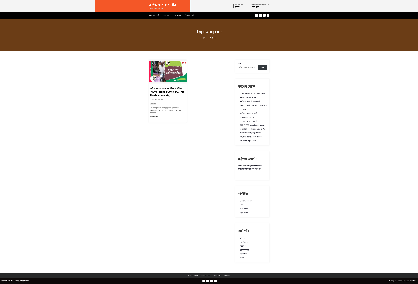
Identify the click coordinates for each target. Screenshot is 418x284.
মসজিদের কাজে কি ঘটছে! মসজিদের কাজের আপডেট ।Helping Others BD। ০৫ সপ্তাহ (253, 105)
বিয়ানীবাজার (244, 242)
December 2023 (246, 201)
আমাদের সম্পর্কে (154, 15)
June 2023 (244, 205)
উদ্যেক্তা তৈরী (189, 15)
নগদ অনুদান (177, 15)
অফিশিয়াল (153, 104)
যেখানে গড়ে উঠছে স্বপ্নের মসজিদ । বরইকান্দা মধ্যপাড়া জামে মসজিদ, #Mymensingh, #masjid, (251, 137)
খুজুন (239, 63)
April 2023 (244, 213)
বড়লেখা (242, 246)
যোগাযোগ (166, 15)
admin (240, 166)
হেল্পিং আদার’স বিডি (162, 5)
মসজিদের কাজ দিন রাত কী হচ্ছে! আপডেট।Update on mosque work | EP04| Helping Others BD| (252, 125)
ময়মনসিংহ (243, 254)
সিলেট (242, 258)
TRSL (414, 281)
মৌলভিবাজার (244, 250)
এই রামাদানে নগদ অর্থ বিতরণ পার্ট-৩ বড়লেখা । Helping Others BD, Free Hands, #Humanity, (167, 92)
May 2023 (244, 209)
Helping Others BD (396, 281)
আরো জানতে (154, 116)
